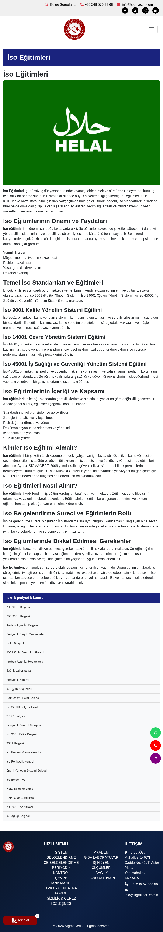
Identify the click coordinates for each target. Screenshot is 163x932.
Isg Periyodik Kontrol (20, 761)
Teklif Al (23, 920)
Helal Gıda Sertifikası (20, 797)
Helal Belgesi (15, 643)
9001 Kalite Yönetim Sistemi (25, 652)
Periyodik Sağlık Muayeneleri (25, 634)
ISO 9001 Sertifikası (19, 807)
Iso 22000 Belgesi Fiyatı (22, 707)
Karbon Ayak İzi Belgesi (22, 625)
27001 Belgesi (15, 716)
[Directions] (155, 758)
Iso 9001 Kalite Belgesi (21, 734)
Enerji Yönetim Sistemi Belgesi (26, 770)
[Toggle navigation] (152, 29)
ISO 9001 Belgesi (18, 607)
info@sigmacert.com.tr (138, 4)
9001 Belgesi (15, 743)
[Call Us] (155, 745)
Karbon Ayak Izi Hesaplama (24, 661)
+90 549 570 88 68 (99, 4)
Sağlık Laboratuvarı (19, 670)
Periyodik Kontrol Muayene (24, 725)
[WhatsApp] (155, 732)
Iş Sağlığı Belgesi (18, 816)
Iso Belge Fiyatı (16, 779)
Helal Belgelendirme (19, 788)
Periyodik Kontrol (17, 679)
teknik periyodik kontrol (25, 598)
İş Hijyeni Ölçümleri (19, 689)
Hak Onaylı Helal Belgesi (22, 697)
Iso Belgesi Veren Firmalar (24, 752)
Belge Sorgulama (62, 4)
